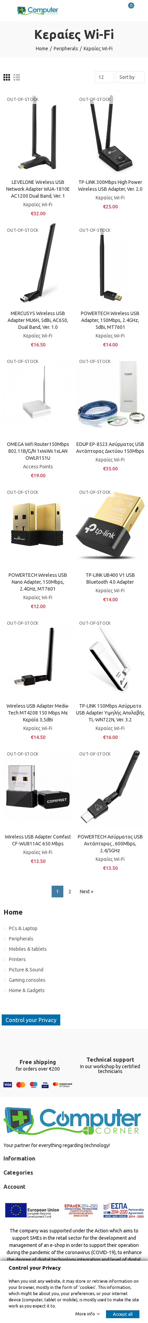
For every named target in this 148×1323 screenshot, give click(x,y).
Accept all (123, 1314)
